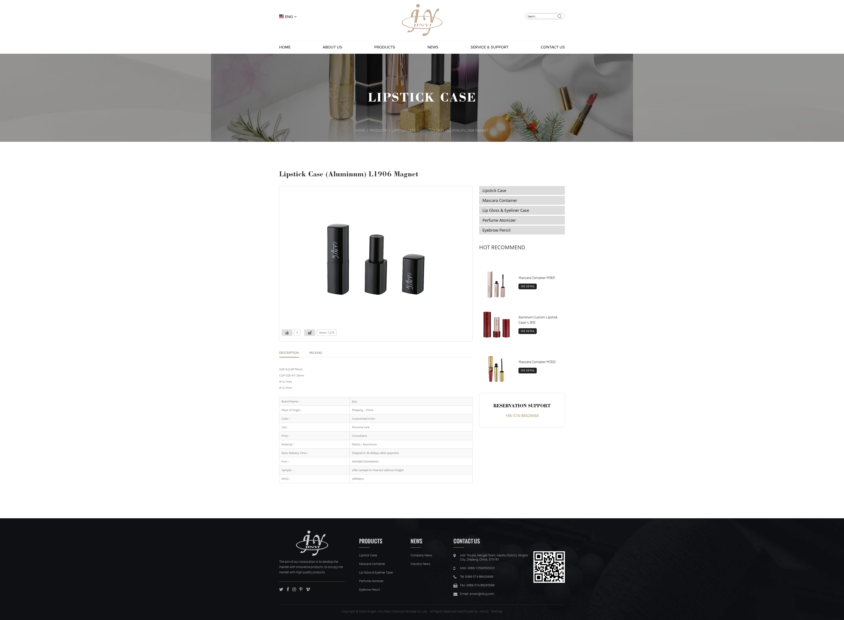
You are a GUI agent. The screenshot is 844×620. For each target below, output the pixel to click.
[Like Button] (287, 332)
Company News (421, 555)
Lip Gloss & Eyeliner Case (505, 210)
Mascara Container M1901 (536, 277)
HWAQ (483, 611)
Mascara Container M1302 (537, 362)
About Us (332, 47)
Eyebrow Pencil (496, 230)
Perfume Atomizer (499, 220)
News (432, 47)
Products (384, 47)
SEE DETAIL (528, 286)
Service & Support (490, 47)
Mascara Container (499, 200)
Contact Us (553, 47)
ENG (289, 16)
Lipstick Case (422, 97)
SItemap (496, 611)
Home (285, 47)
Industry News (420, 564)
